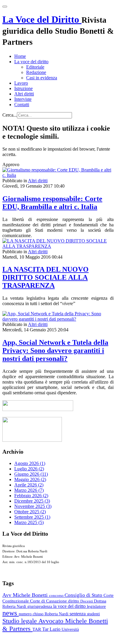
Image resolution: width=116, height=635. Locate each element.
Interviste (23, 99)
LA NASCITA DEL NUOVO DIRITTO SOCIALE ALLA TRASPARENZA (45, 277)
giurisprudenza (40, 606)
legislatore (96, 606)
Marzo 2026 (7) (29, 490)
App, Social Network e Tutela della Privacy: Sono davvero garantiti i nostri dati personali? (55, 350)
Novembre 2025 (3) (32, 506)
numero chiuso (32, 613)
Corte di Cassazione (49, 601)
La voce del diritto (31, 61)
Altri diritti (24, 93)
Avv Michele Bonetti (25, 595)
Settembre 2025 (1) (32, 517)
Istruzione (23, 88)
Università (70, 629)
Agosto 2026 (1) (29, 463)
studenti (93, 614)
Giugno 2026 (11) (31, 474)
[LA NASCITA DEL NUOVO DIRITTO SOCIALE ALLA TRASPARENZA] (58, 246)
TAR (37, 629)
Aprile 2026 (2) (28, 484)
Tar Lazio (52, 629)
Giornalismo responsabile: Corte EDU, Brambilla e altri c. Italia (52, 203)
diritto (74, 601)
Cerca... (9, 115)
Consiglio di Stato (84, 595)
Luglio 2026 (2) (29, 468)
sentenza (78, 613)
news (10, 613)
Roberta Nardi (57, 613)
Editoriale (35, 66)
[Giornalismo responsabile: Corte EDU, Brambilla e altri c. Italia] (58, 175)
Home (20, 56)
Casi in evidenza (41, 77)
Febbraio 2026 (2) (31, 495)
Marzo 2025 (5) (29, 522)
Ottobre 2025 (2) (30, 511)
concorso (57, 595)
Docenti (87, 601)
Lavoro (21, 83)
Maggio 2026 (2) (30, 479)
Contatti (21, 104)
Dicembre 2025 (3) (32, 500)
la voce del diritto (70, 606)
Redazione (36, 72)
